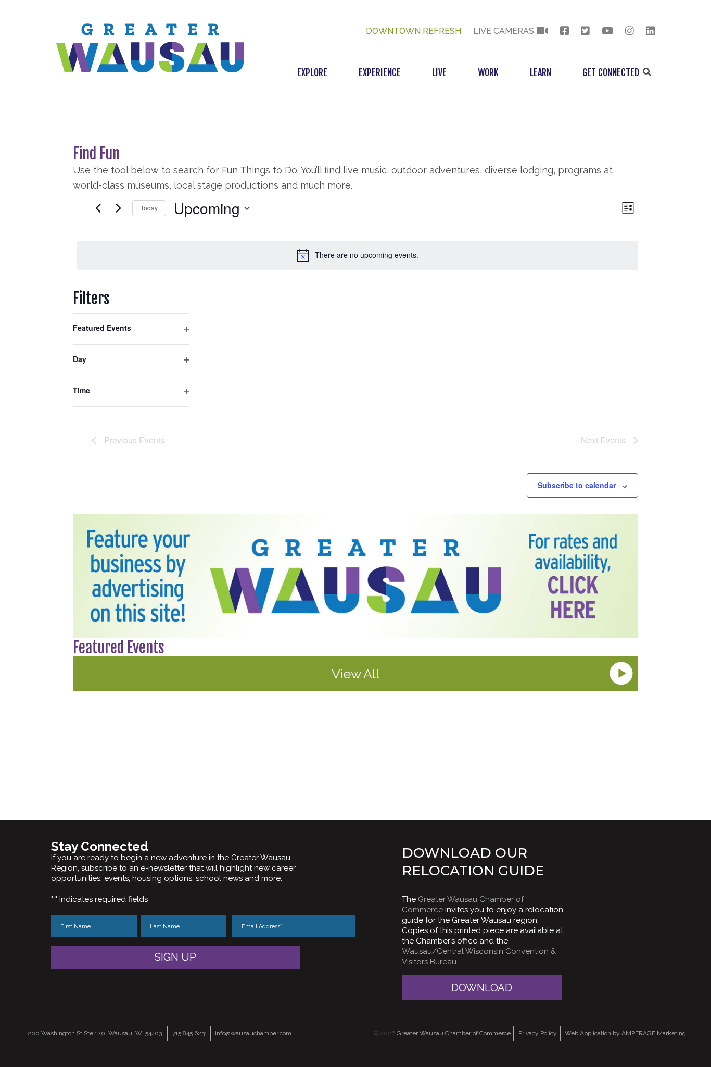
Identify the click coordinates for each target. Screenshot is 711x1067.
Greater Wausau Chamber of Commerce (454, 1033)
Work (488, 72)
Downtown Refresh (413, 31)
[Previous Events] (98, 208)
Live (439, 72)
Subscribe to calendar (577, 485)
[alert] (357, 255)
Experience (380, 72)
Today (149, 207)
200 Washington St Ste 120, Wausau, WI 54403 (95, 1033)
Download (481, 988)
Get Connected (610, 72)
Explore (312, 72)
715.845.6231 (189, 1033)
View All (355, 673)
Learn (540, 72)
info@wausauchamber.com (253, 1033)
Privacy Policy (537, 1033)
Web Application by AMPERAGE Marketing (625, 1033)
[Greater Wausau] (150, 70)
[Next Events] (118, 208)
